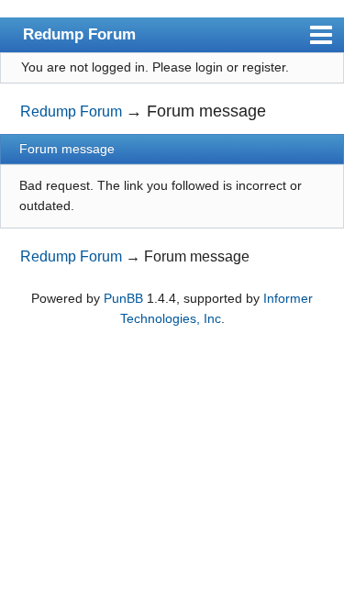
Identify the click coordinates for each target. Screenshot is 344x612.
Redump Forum (79, 34)
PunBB (123, 298)
